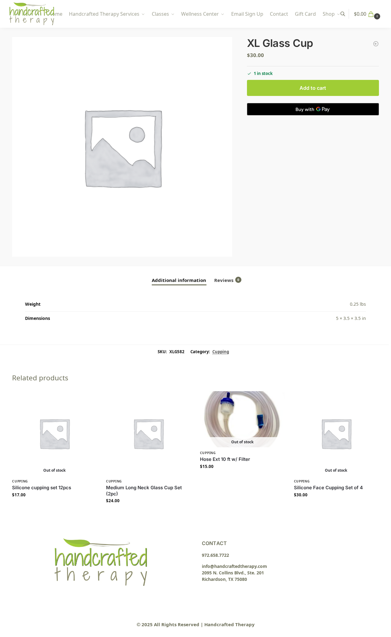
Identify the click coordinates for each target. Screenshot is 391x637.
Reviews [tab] (226, 280)
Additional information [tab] (179, 280)
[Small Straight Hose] (376, 44)
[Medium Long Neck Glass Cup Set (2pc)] (148, 433)
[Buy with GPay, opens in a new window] (313, 109)
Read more (55, 507)
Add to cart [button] (148, 513)
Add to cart (313, 88)
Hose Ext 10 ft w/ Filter (225, 459)
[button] (368, 14)
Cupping (220, 351)
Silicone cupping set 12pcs (41, 487)
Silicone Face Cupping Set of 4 (328, 487)
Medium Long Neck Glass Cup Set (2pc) (144, 491)
